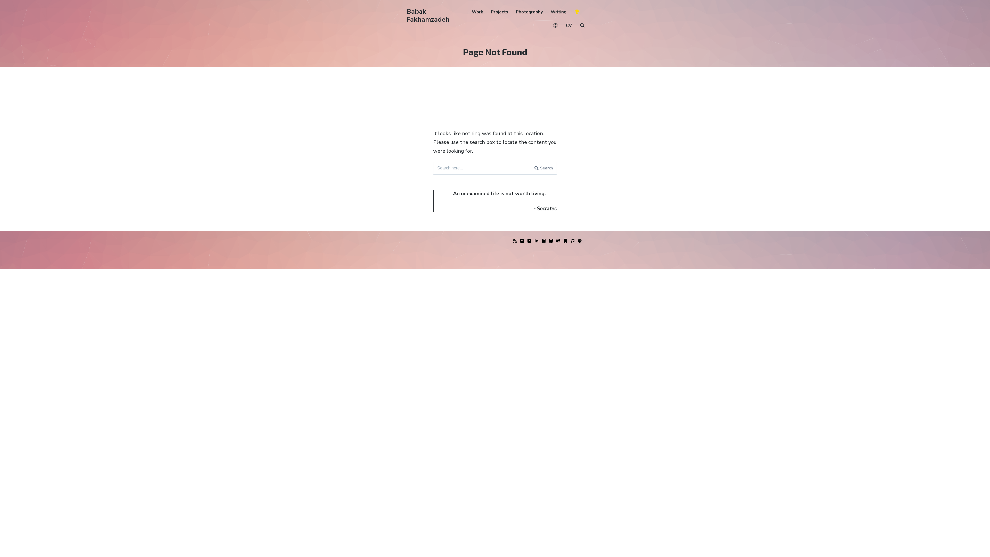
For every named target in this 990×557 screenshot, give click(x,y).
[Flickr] (522, 241)
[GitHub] (558, 241)
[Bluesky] (551, 241)
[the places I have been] (529, 241)
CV (569, 26)
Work (477, 12)
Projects (499, 12)
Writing (558, 12)
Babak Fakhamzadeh (428, 15)
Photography (529, 12)
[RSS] (514, 241)
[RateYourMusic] (572, 241)
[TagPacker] (565, 241)
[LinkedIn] (536, 241)
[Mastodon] (579, 241)
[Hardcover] (543, 241)
